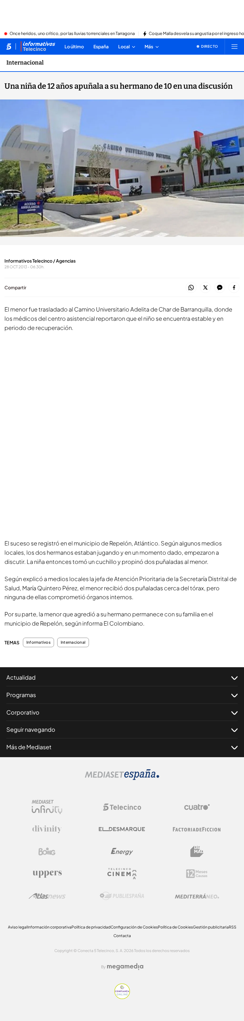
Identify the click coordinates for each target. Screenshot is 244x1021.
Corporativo (22, 712)
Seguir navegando (30, 729)
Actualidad (21, 677)
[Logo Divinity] (47, 829)
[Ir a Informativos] (37, 46)
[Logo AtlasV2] (47, 896)
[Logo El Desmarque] (122, 829)
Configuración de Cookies (134, 927)
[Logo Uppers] (47, 874)
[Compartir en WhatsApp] (191, 288)
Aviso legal (17, 927)
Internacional (25, 62)
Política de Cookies (175, 927)
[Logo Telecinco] (122, 807)
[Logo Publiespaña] (122, 896)
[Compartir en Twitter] (205, 288)
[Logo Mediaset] (122, 778)
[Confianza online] (122, 997)
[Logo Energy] (122, 852)
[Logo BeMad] (197, 852)
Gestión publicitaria (211, 927)
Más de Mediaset (28, 746)
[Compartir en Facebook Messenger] (219, 288)
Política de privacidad (91, 927)
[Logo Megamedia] (125, 967)
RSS (232, 927)
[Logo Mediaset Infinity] (47, 807)
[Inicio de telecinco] (8, 46)
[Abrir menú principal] (234, 46)
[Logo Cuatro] (197, 807)
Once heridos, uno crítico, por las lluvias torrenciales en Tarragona (72, 33)
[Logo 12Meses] (196, 873)
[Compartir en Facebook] (234, 288)
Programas (21, 694)
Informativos (38, 642)
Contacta (122, 935)
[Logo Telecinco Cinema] (122, 874)
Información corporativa (49, 927)
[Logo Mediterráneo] (197, 896)
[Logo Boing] (47, 852)
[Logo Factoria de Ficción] (197, 829)
